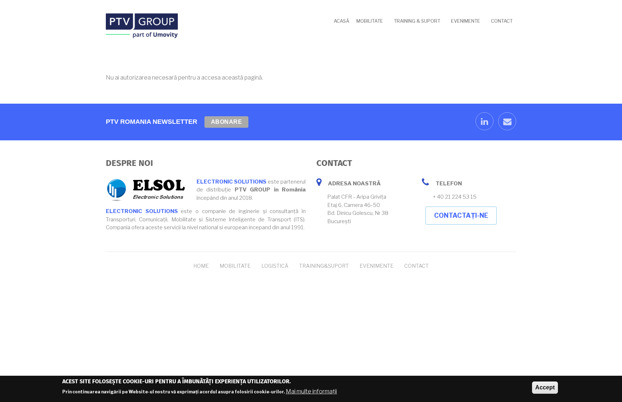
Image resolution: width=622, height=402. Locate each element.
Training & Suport (417, 21)
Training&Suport (324, 266)
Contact (502, 21)
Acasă (341, 21)
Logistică (274, 266)
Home (201, 266)
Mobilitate (369, 21)
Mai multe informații (311, 391)
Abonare (226, 122)
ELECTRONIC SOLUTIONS (231, 182)
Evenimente (465, 21)
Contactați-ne (461, 215)
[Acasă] (142, 25)
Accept (545, 387)
